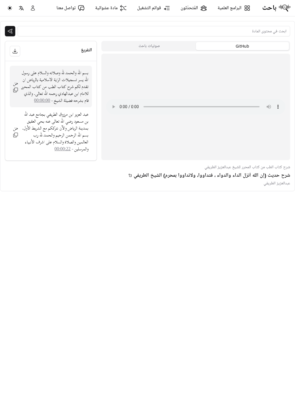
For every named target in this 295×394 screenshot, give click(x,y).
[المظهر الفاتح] (10, 8)
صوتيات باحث (149, 46)
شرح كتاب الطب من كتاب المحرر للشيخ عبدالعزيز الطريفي (247, 167)
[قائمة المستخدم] (33, 8)
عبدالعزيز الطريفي (277, 183)
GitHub (242, 46)
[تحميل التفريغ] (15, 51)
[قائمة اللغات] (21, 8)
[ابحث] (10, 31)
